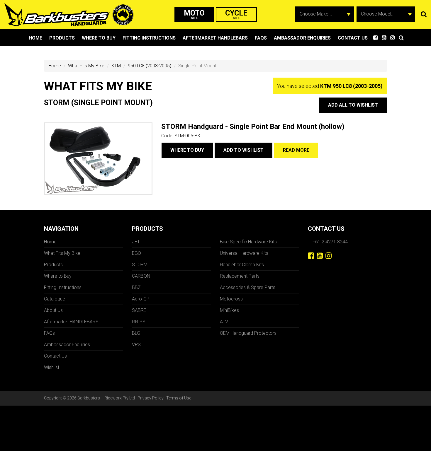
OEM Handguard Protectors (248, 333)
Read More (296, 150)
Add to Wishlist (243, 150)
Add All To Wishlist (353, 105)
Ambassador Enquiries (302, 38)
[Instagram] (328, 256)
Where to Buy (99, 38)
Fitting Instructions (149, 38)
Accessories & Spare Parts (247, 287)
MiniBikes (229, 310)
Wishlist (51, 367)
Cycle (236, 14)
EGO (136, 253)
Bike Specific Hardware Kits (248, 242)
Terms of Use (178, 398)
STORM (139, 264)
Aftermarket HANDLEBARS (215, 38)
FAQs (261, 38)
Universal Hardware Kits (244, 253)
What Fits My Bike (86, 66)
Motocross (231, 299)
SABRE (139, 310)
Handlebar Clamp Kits (242, 264)
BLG (136, 333)
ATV (224, 321)
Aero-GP (141, 299)
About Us (53, 310)
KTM (116, 66)
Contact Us (353, 38)
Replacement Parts (239, 276)
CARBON (141, 276)
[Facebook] (311, 256)
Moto (194, 14)
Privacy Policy (151, 398)
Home (35, 38)
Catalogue (54, 299)
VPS (136, 344)
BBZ (136, 287)
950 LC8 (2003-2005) (149, 66)
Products (62, 38)
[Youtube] (320, 256)
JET (136, 242)
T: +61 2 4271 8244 (328, 242)
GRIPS (138, 321)
